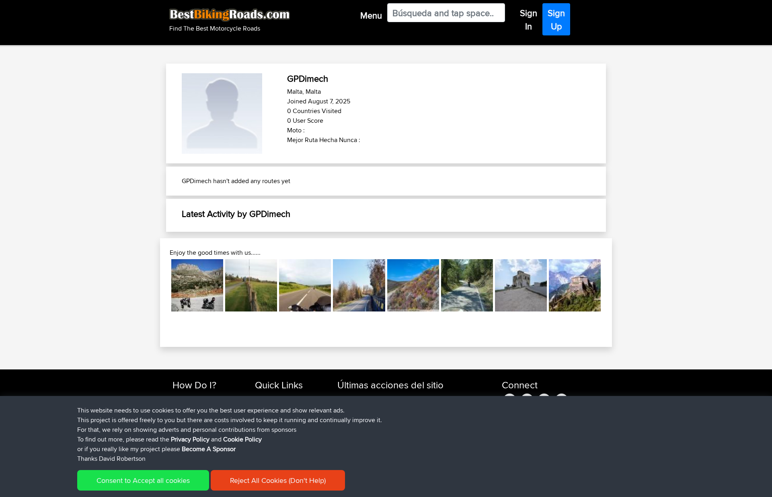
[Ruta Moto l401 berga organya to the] (467, 285)
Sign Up (556, 19)
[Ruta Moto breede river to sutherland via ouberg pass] (413, 285)
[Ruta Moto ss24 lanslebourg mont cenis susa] (575, 285)
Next (613, 285)
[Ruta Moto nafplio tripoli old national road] (197, 285)
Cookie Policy (242, 439)
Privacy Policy (190, 439)
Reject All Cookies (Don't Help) (278, 480)
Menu (371, 15)
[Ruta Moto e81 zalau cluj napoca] (305, 285)
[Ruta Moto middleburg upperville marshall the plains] (251, 285)
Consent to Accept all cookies (143, 480)
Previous (159, 285)
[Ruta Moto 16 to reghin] (359, 285)
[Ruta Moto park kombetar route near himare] (521, 285)
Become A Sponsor (209, 449)
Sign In (528, 19)
